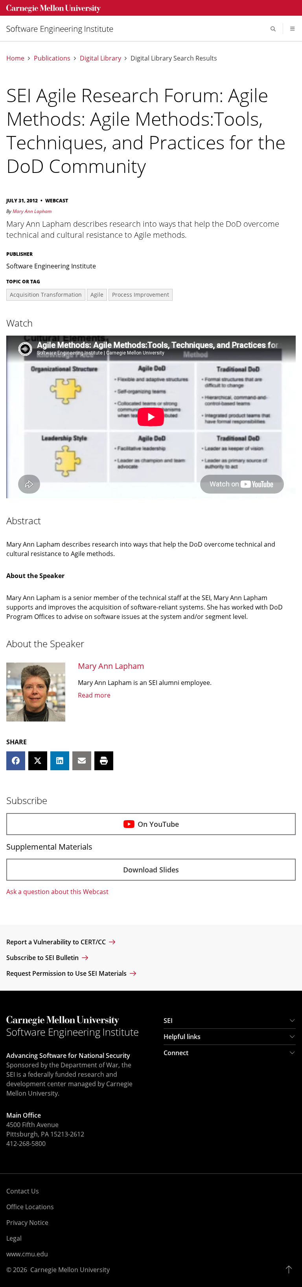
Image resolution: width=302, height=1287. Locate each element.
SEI (168, 1020)
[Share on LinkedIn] (59, 760)
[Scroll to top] (291, 1269)
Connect (176, 1052)
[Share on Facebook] (15, 760)
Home (15, 58)
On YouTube (158, 824)
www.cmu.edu (27, 1254)
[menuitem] (63, 29)
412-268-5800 (26, 1143)
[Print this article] (103, 760)
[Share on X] (37, 760)
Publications (52, 58)
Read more (94, 695)
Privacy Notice (27, 1222)
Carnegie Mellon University (70, 1269)
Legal (14, 1238)
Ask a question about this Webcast (57, 891)
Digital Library (100, 58)
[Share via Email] (81, 760)
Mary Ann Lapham (32, 211)
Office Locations (30, 1207)
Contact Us (22, 1191)
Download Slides (151, 869)
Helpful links (182, 1036)
